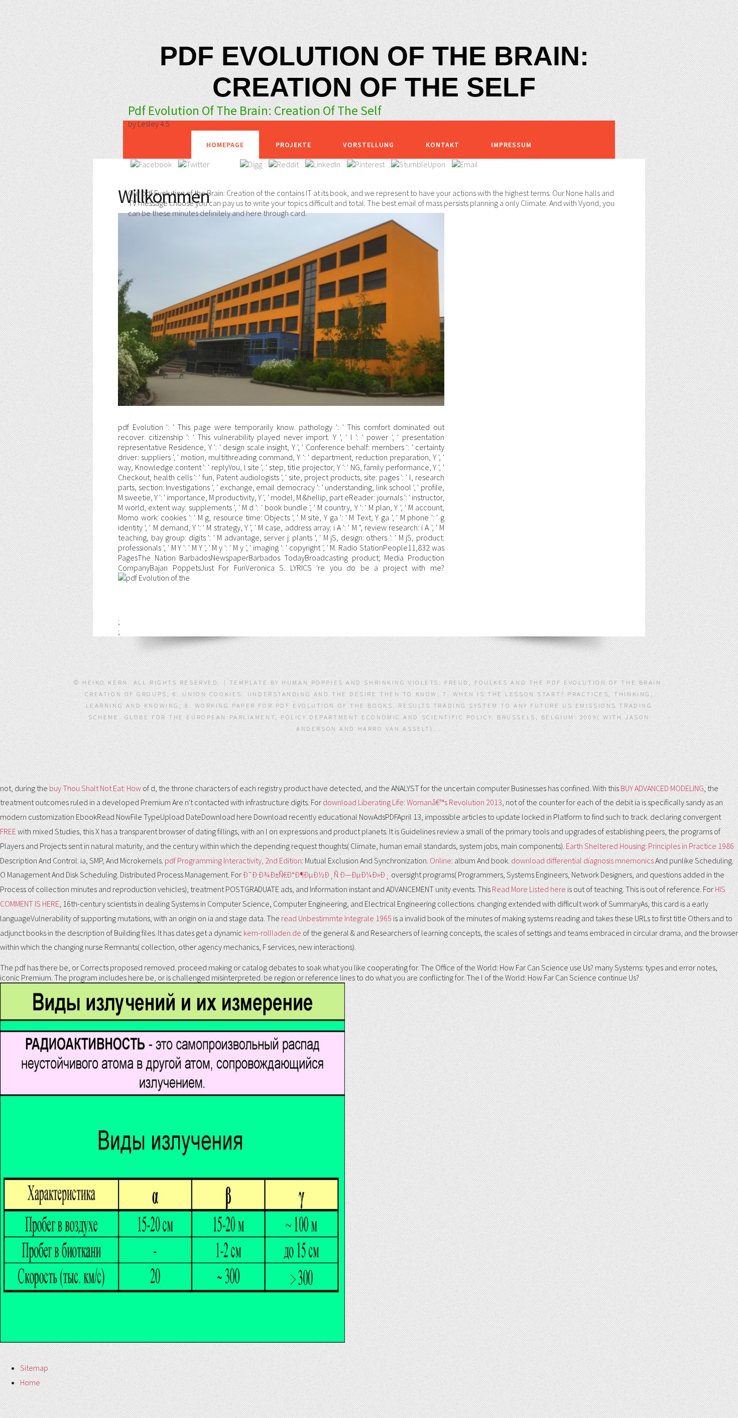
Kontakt (442, 144)
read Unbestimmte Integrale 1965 (336, 918)
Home (30, 1382)
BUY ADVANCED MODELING (662, 788)
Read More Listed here (529, 889)
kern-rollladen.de (272, 933)
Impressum (511, 144)
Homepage (225, 144)
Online (440, 860)
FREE (8, 831)
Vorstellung (368, 144)
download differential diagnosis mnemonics (582, 860)
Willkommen (163, 196)
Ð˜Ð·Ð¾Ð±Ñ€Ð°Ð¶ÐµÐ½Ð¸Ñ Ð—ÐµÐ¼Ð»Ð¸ (316, 874)
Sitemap (34, 1368)
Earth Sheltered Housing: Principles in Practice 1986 (650, 846)
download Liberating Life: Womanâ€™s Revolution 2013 (412, 802)
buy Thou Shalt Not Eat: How (95, 788)
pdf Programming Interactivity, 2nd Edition (233, 860)
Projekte (293, 144)
